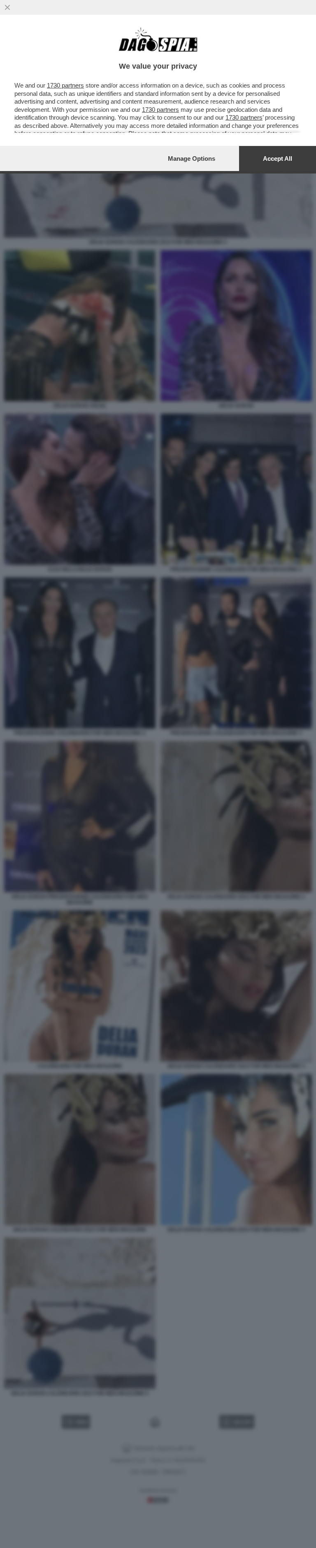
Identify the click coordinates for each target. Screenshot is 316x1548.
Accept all (277, 158)
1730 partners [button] (65, 85)
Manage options (191, 158)
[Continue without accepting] (7, 7)
